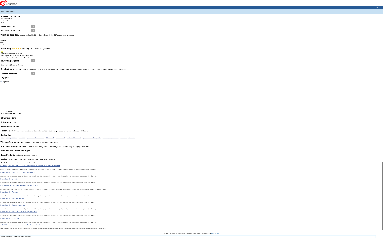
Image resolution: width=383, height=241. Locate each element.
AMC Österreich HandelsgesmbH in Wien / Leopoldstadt (20, 225)
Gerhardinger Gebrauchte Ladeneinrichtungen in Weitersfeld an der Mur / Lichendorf (30, 166)
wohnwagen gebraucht (110, 138)
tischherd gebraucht (127, 138)
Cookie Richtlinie (215, 233)
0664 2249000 (9, 27)
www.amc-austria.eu (10, 30)
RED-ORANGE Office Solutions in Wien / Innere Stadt (19, 185)
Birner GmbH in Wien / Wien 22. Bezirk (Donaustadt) (18, 212)
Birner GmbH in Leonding (9, 179)
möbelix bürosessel (74, 138)
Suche (378, 7)
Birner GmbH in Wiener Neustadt (12, 199)
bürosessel (50, 138)
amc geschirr (11, 138)
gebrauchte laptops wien (35, 138)
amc (2, 138)
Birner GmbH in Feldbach (9, 192)
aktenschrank (60, 138)
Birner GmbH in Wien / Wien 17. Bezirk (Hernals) (17, 172)
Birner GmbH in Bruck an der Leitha (13, 205)
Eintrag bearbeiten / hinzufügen (22, 236)
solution (22, 138)
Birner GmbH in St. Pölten (9, 218)
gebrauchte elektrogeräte (92, 138)
